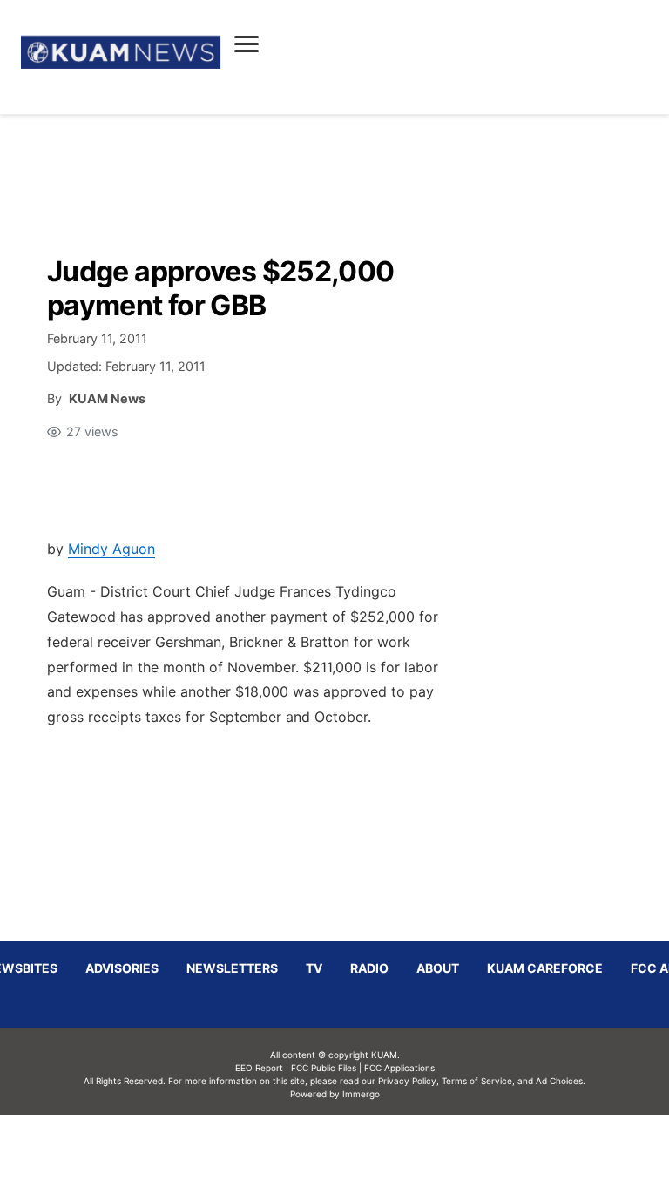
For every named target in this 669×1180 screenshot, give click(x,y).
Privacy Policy (407, 1080)
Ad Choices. (560, 1080)
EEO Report (259, 1067)
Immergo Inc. (361, 1147)
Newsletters (232, 968)
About (437, 968)
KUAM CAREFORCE (545, 968)
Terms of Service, (478, 1080)
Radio (369, 968)
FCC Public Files (323, 1067)
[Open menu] (246, 43)
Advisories (122, 968)
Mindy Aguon (111, 548)
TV (314, 968)
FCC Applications (399, 1067)
